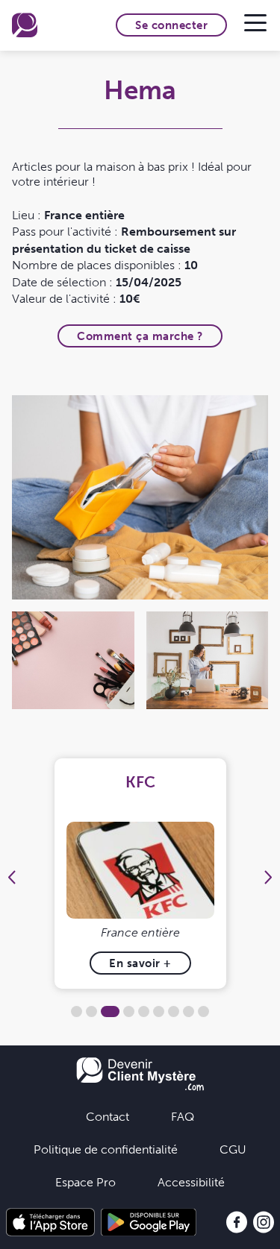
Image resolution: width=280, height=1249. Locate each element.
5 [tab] (143, 1011)
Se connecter (171, 25)
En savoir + (140, 963)
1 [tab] (76, 1011)
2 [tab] (91, 1011)
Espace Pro (85, 1181)
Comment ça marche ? (140, 336)
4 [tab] (128, 1011)
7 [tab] (173, 1011)
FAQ (182, 1116)
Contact (107, 1116)
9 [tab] (203, 1011)
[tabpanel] (140, 873)
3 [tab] (110, 1011)
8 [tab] (188, 1011)
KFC (140, 782)
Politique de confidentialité (106, 1149)
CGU (233, 1149)
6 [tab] (158, 1011)
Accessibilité (191, 1181)
